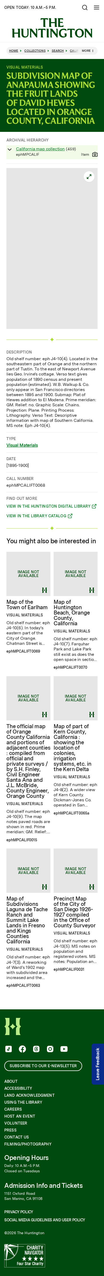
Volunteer (15, 1123)
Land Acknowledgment (29, 1095)
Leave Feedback (97, 1064)
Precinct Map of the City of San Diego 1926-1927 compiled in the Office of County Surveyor (75, 912)
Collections (34, 50)
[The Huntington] (52, 28)
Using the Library (23, 1102)
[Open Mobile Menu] (96, 7)
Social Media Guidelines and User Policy (44, 1220)
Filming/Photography (27, 1144)
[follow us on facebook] (22, 1049)
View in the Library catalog (36, 517)
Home (13, 50)
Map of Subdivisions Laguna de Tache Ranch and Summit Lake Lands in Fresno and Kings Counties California (27, 920)
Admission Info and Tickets (43, 1185)
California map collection (40, 148)
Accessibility (18, 1088)
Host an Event (19, 1116)
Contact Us (16, 1137)
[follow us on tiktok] (8, 1049)
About (11, 1081)
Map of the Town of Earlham (27, 605)
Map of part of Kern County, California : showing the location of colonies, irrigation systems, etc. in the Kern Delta (72, 747)
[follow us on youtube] (63, 1049)
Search (58, 50)
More (86, 51)
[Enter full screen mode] (89, 176)
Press (10, 1130)
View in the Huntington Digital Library (48, 507)
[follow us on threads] (35, 1049)
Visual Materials (22, 445)
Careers (13, 1109)
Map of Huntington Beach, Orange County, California (72, 613)
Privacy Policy (18, 1212)
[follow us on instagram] (49, 1049)
